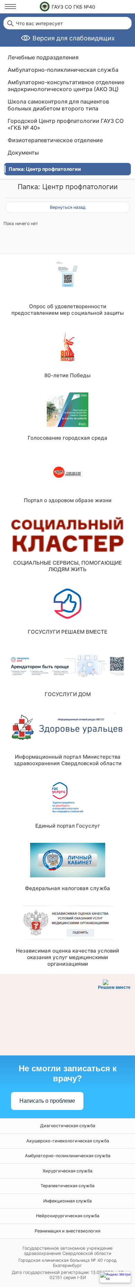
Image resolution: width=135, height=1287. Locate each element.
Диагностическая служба (67, 1125)
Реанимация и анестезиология (67, 1231)
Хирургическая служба (67, 1170)
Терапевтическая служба (67, 1185)
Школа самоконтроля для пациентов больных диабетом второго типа (58, 105)
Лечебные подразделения (43, 57)
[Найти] (9, 23)
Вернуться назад (68, 207)
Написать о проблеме (47, 1101)
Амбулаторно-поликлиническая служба (63, 69)
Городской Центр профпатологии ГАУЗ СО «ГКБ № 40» (66, 124)
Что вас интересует (39, 23)
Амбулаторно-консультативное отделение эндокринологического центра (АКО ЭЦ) (66, 85)
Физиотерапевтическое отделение (55, 140)
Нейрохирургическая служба (67, 1215)
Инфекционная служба (67, 1200)
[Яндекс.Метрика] (115, 1277)
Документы (23, 152)
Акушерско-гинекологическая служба (67, 1140)
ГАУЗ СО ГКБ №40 (73, 7)
